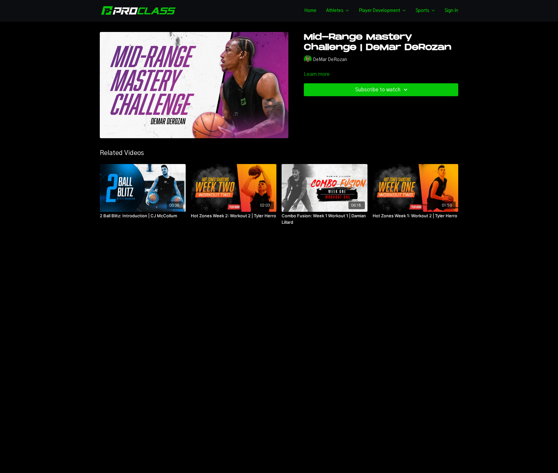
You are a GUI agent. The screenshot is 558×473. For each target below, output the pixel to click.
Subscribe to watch (377, 89)
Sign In (451, 10)
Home (310, 10)
